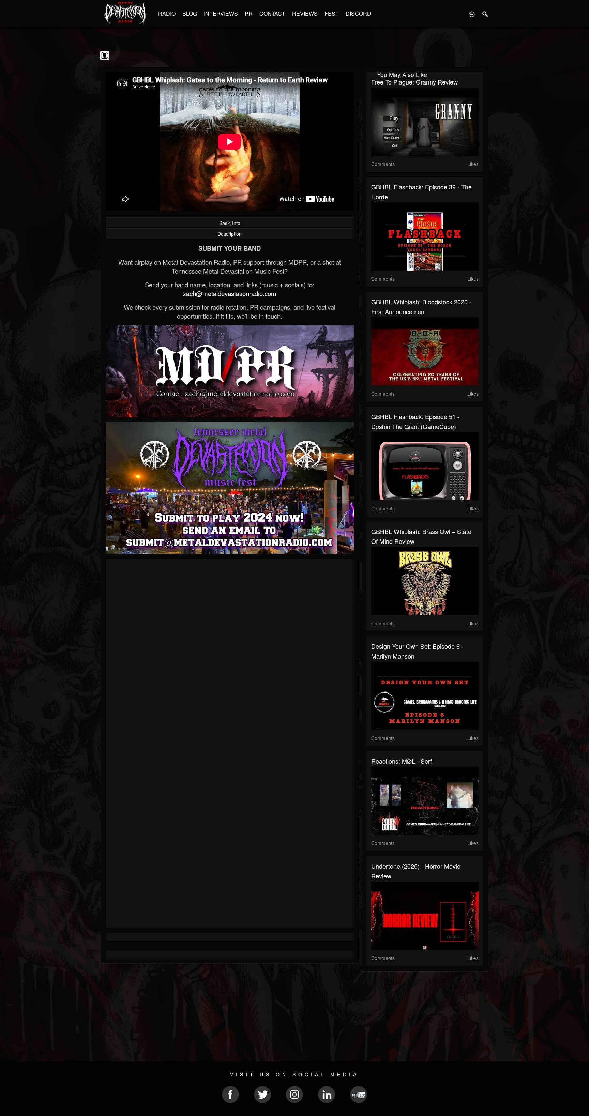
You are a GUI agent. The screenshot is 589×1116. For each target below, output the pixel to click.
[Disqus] (230, 654)
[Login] (471, 13)
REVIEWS (305, 13)
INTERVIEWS (221, 13)
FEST (331, 13)
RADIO (167, 13)
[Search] (485, 13)
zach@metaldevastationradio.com (229, 293)
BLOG (189, 13)
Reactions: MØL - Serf (401, 760)
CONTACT (272, 13)
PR (249, 13)
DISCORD (358, 13)
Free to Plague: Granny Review (414, 81)
